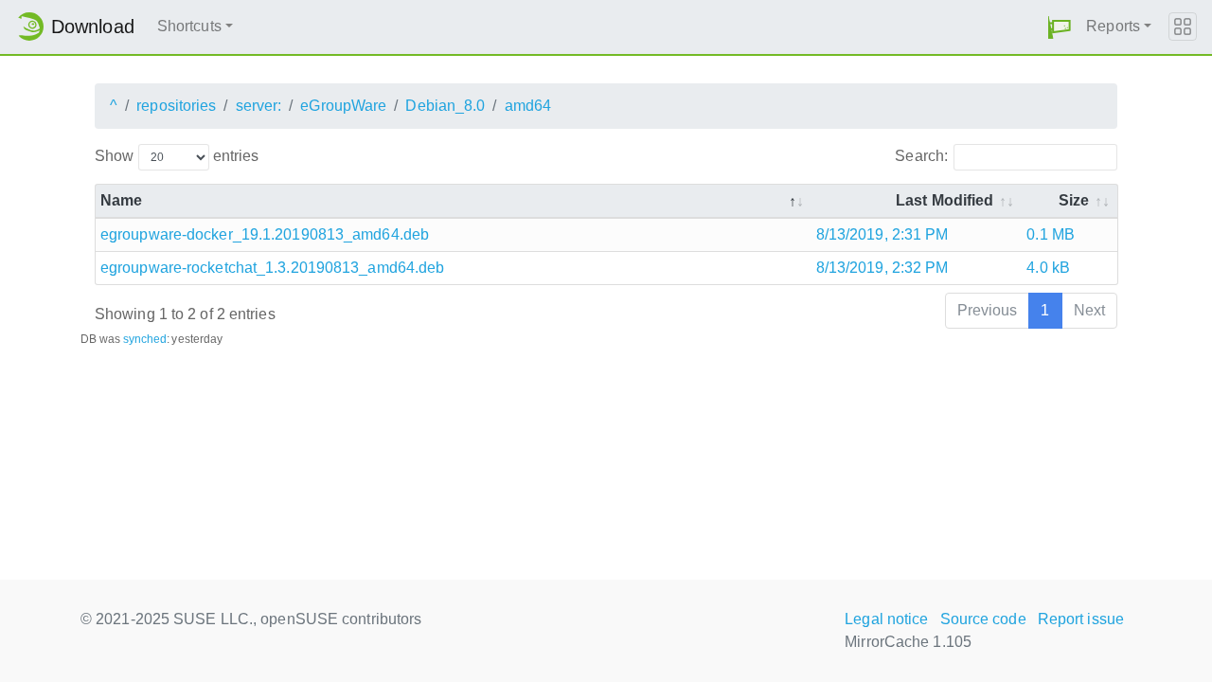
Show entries (176, 156)
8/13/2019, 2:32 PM (882, 268)
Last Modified (944, 200)
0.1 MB (1050, 234)
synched (145, 339)
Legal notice (886, 619)
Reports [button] (1113, 26)
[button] (1059, 27)
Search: (921, 156)
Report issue (1081, 619)
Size (1074, 200)
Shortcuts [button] (189, 26)
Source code (983, 619)
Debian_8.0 (445, 106)
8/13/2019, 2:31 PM (882, 234)
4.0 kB (1048, 268)
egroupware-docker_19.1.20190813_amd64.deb (264, 234)
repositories (176, 106)
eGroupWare (343, 106)
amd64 (528, 106)
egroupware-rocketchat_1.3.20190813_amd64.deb (272, 268)
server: (259, 106)
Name (121, 200)
